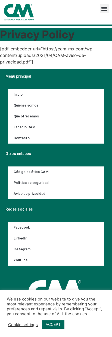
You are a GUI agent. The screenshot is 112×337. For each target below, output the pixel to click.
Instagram (22, 249)
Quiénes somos (26, 105)
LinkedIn (20, 238)
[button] (104, 8)
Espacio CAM (24, 127)
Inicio (18, 94)
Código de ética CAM (31, 172)
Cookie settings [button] (23, 324)
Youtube (20, 260)
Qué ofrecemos (26, 116)
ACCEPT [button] (53, 324)
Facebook (22, 227)
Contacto (22, 138)
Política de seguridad (31, 183)
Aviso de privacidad (29, 194)
